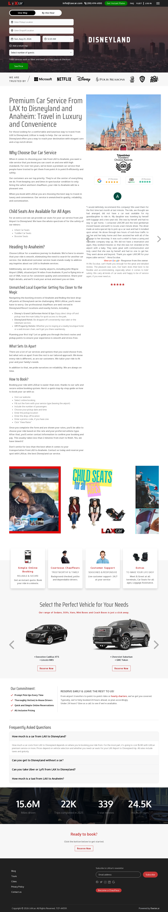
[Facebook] (97, 883)
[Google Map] (113, 883)
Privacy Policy (17, 886)
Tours (14, 876)
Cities (14, 881)
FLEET (139, 3)
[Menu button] (158, 3)
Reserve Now (47, 668)
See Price (18, 66)
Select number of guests (22, 52)
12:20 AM (52, 39)
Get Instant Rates (116, 3)
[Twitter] (101, 883)
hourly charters (119, 696)
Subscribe (150, 874)
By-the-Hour (48, 13)
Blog (13, 871)
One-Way (22, 13)
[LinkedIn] (109, 883)
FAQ (132, 3)
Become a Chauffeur (108, 890)
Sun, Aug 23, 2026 (22, 39)
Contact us (16, 892)
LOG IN (148, 3)
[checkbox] (10, 46)
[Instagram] (105, 883)
